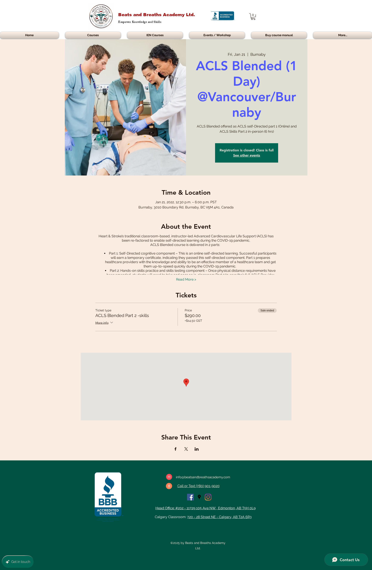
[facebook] (190, 497)
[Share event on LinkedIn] (197, 449)
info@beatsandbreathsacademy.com (203, 477)
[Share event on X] (186, 449)
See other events (246, 155)
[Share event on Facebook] (176, 449)
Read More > (186, 279)
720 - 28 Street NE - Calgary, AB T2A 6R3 (219, 517)
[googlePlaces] (199, 497)
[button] (253, 16)
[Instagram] (208, 497)
